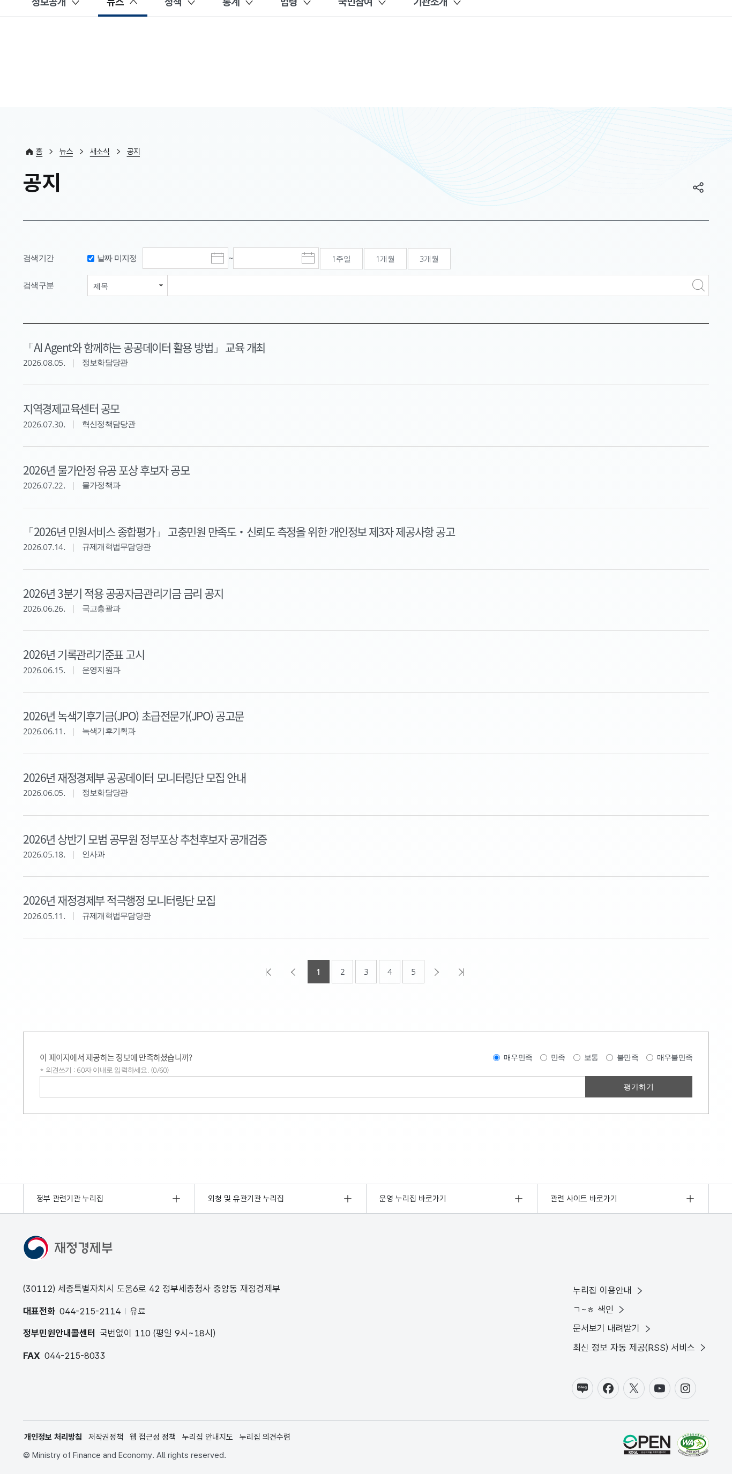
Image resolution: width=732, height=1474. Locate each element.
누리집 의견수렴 (265, 1437)
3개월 (429, 258)
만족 (558, 1057)
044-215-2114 (90, 1311)
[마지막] (462, 971)
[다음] (438, 971)
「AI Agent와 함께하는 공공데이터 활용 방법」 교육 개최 (144, 347)
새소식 (100, 151)
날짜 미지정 (117, 257)
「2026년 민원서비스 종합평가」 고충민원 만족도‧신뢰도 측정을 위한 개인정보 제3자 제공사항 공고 (238, 531)
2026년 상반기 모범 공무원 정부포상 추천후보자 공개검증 (145, 839)
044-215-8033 (75, 1355)
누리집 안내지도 (207, 1437)
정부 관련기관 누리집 (69, 1199)
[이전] (294, 971)
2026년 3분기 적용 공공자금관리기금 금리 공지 (123, 593)
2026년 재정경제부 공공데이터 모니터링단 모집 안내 (134, 777)
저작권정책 (105, 1437)
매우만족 (518, 1057)
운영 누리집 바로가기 (412, 1199)
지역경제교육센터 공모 (71, 408)
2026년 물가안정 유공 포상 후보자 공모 (106, 470)
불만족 (627, 1057)
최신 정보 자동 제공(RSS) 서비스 (634, 1347)
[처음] (269, 971)
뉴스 (66, 151)
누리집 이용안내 (602, 1290)
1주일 (341, 258)
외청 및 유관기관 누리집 (246, 1199)
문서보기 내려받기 (606, 1328)
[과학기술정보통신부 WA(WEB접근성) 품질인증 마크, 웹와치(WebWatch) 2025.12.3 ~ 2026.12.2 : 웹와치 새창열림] (693, 1446)
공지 (133, 151)
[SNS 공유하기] (698, 187)
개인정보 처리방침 (53, 1437)
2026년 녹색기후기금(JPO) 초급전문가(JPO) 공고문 (133, 716)
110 (143, 1333)
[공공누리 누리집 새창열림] (647, 1446)
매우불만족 (674, 1057)
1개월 (385, 258)
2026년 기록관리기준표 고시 (83, 654)
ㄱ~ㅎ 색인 (593, 1309)
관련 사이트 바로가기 (583, 1199)
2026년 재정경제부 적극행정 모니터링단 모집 (119, 900)
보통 (591, 1057)
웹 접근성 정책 (153, 1437)
